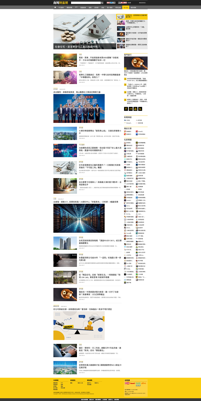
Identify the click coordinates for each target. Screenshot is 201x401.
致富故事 (55, 384)
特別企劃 (63, 387)
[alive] (143, 383)
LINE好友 (131, 109)
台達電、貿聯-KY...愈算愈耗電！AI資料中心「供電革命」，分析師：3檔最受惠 (137, 94)
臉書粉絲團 (126, 109)
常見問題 (89, 384)
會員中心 (89, 383)
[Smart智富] (132, 383)
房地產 (54, 386)
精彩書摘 (55, 389)
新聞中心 (110, 399)
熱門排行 (128, 55)
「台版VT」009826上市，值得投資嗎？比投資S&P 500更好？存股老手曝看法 (137, 86)
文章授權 (104, 399)
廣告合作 (91, 399)
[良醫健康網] (138, 383)
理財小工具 (80, 383)
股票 (62, 384)
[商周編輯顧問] (138, 385)
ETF (62, 383)
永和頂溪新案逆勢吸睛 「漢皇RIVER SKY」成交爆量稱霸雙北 (137, 79)
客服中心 (97, 383)
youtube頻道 (135, 109)
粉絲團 (129, 2)
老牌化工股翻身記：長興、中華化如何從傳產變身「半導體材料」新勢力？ (137, 101)
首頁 (56, 7)
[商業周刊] (127, 383)
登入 (145, 2)
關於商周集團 (84, 399)
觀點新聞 (55, 383)
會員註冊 (141, 2)
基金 (62, 386)
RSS (140, 109)
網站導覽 (116, 399)
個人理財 (55, 387)
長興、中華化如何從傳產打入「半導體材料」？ (81, 46)
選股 (71, 383)
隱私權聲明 (98, 399)
